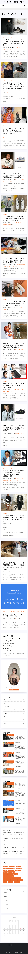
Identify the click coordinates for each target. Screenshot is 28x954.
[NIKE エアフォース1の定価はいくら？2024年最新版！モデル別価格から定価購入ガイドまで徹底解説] (14, 160)
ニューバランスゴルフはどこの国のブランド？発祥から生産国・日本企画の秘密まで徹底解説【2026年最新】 (20, 738)
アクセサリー (6, 611)
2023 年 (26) (6, 904)
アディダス (8, 351)
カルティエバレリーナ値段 (8, 876)
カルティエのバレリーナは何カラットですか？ (12, 878)
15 (20, 928)
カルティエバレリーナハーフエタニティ (11, 874)
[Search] (24, 6)
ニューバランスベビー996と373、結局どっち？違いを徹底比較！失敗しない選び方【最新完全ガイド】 (13, 260)
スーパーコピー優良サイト (8, 650)
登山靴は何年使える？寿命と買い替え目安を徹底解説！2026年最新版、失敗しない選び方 (13, 385)
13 (14, 928)
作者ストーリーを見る (14, 689)
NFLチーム (17, 618)
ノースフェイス (9, 391)
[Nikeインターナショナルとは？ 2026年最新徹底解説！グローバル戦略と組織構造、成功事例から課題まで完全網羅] (14, 412)
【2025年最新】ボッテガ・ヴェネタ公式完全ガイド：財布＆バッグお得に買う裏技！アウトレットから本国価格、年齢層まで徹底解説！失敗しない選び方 (13, 565)
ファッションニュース (7, 37)
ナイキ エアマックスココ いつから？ (10, 843)
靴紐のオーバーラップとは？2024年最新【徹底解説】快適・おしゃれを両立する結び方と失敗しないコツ (13, 345)
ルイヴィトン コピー (7, 645)
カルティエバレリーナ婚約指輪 (9, 872)
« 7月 (4, 939)
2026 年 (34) (6, 892)
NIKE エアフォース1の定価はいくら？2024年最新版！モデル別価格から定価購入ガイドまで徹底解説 (13, 175)
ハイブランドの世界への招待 (14, 2)
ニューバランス (9, 49)
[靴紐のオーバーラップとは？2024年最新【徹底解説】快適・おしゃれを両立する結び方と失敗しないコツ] (14, 330)
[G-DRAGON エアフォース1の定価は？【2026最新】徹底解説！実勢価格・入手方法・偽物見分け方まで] (14, 203)
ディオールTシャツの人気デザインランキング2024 (13, 847)
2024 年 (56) (6, 900)
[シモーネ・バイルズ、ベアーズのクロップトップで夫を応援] (14, 596)
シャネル (6, 92)
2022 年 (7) (6, 908)
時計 (6, 713)
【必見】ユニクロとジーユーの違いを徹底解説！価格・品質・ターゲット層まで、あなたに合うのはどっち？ (20, 786)
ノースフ (5, 881)
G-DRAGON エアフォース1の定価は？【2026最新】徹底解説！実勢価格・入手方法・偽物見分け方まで (13, 218)
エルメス (13, 868)
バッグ (10, 611)
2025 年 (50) (6, 896)
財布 (5, 719)
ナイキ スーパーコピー (8, 640)
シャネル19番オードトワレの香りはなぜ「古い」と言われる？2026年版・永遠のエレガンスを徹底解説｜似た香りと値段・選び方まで (20, 756)
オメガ (9, 868)
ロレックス (6, 866)
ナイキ (11, 181)
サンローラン (18, 870)
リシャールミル (19, 868)
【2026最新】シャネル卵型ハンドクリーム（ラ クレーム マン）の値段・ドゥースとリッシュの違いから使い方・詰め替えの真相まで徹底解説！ (20, 747)
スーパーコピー (11, 870)
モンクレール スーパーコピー (9, 643)
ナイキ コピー (6, 648)
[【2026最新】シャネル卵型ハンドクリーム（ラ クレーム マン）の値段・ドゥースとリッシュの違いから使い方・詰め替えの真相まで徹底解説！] (14, 69)
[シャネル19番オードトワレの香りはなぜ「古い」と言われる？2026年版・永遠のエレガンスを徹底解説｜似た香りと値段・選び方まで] (14, 114)
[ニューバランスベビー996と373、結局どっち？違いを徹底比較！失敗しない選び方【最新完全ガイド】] (14, 245)
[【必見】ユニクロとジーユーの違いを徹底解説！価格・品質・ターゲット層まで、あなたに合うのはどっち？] (14, 502)
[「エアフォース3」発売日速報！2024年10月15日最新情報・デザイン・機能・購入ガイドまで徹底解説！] (14, 288)
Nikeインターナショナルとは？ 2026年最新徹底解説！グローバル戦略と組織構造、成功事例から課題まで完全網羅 (20, 812)
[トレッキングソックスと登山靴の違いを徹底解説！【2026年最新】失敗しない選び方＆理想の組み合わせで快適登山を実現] (14, 458)
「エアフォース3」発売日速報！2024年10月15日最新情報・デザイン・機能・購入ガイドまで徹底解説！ (14, 303)
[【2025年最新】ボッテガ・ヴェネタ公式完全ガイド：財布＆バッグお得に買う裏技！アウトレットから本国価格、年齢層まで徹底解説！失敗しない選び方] (14, 548)
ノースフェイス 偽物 (7, 646)
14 (17, 928)
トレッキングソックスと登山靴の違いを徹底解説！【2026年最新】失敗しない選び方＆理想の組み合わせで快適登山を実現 (20, 821)
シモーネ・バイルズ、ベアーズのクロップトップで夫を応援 (20, 803)
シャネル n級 (6, 641)
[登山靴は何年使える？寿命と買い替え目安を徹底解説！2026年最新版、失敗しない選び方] (14, 371)
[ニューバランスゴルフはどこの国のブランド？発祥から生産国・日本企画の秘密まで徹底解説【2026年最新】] (14, 26)
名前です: (5, 687)
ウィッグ (6, 703)
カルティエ (18, 866)
